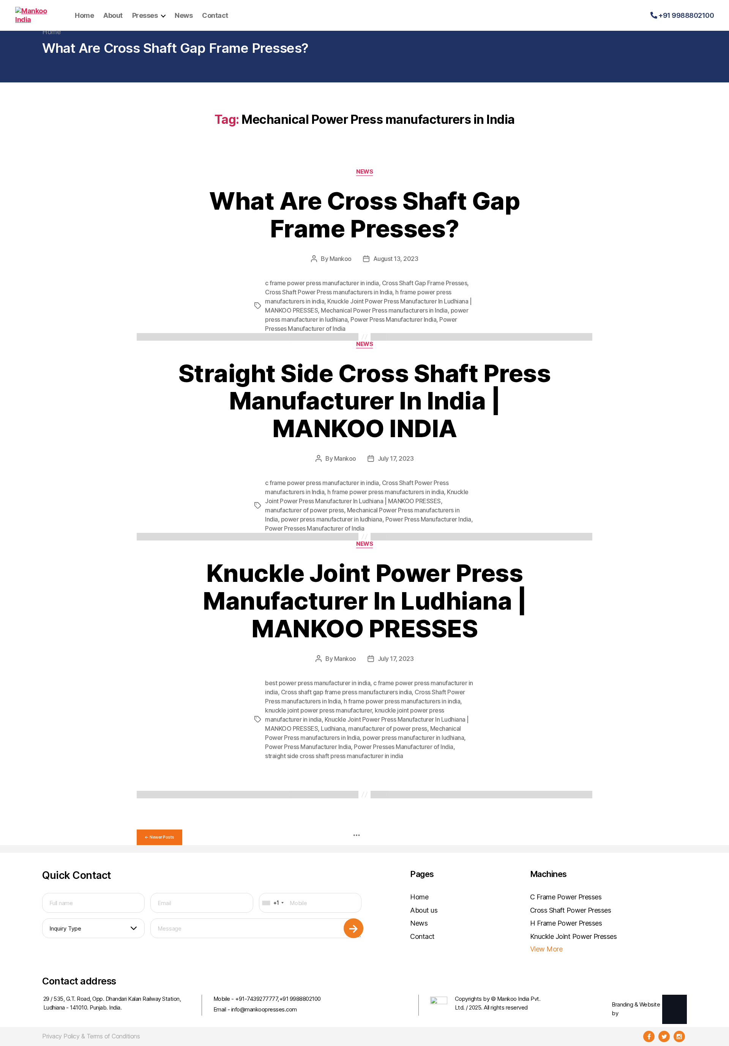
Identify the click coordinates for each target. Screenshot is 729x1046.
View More (546, 949)
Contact (215, 15)
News (184, 15)
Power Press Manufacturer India (393, 319)
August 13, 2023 (395, 258)
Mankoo (341, 258)
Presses (145, 15)
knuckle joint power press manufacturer (318, 710)
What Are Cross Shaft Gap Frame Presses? (364, 214)
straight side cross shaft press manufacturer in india (334, 756)
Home (84, 15)
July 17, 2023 (396, 458)
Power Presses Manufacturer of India (314, 528)
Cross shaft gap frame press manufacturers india (346, 692)
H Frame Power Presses (566, 923)
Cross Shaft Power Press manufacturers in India (328, 292)
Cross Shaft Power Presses (570, 910)
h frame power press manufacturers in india (385, 492)
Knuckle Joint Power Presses (573, 936)
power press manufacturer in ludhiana (331, 519)
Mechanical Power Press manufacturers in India (384, 310)
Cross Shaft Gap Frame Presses (424, 283)
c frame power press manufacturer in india (322, 283)
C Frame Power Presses (566, 897)
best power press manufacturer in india (317, 683)
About (113, 15)
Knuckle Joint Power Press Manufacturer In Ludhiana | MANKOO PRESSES (364, 600)
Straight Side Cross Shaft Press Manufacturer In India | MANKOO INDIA (364, 401)
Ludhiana (333, 728)
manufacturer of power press (304, 510)
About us (423, 910)
